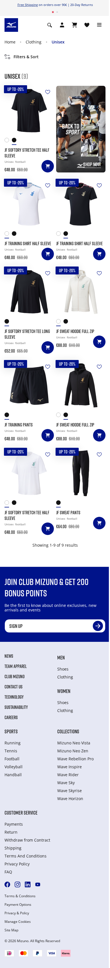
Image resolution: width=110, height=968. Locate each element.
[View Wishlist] (87, 25)
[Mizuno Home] (11, 24)
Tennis (11, 750)
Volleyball (14, 766)
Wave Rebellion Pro (75, 758)
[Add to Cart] (47, 166)
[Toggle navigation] (99, 25)
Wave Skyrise (69, 790)
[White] (8, 141)
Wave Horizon (70, 798)
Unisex (58, 42)
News (9, 656)
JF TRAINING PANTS (19, 425)
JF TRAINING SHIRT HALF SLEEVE (28, 243)
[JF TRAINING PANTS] (29, 385)
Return (11, 832)
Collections (68, 731)
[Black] (15, 141)
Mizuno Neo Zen (72, 750)
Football (12, 758)
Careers (11, 717)
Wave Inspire (69, 766)
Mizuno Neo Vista (73, 743)
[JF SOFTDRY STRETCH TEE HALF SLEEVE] (29, 111)
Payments (14, 824)
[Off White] (59, 322)
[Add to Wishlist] (47, 92)
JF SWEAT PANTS (68, 512)
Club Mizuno (15, 676)
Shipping (13, 848)
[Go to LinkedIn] (27, 884)
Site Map (11, 930)
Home (10, 42)
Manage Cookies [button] (18, 922)
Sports (11, 731)
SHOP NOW (92, 164)
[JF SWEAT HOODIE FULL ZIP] (80, 292)
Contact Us (14, 687)
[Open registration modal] (62, 25)
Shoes (63, 669)
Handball (13, 774)
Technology (14, 697)
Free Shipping (27, 5)
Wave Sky (66, 782)
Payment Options (18, 905)
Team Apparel (16, 666)
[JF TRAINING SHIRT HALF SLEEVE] (29, 204)
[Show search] (49, 25)
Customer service (21, 812)
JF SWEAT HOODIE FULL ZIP (75, 331)
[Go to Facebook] (7, 884)
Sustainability (16, 707)
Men (61, 657)
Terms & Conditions (20, 896)
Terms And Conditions (26, 856)
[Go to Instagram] (17, 884)
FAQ (8, 872)
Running (13, 743)
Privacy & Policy (17, 913)
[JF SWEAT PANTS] (80, 473)
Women (63, 691)
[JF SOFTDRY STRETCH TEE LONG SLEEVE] (29, 292)
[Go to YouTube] (38, 884)
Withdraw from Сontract (27, 840)
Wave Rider (68, 774)
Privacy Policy (17, 864)
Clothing (33, 42)
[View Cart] (74, 25)
